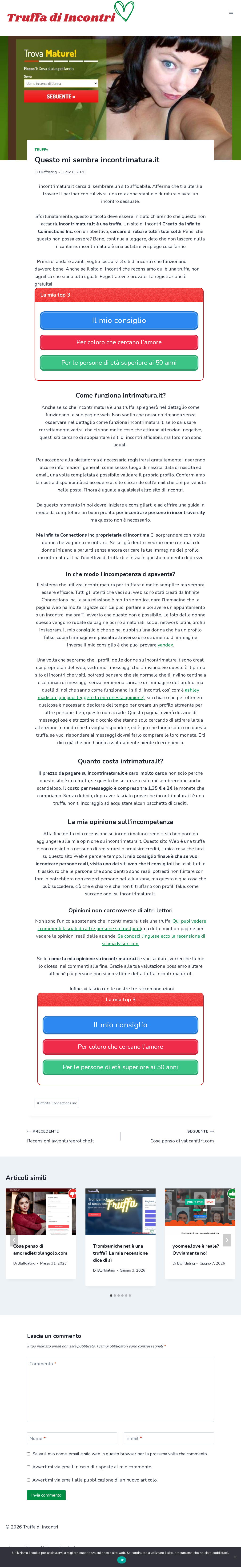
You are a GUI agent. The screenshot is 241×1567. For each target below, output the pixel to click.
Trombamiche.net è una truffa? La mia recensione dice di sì (120, 1253)
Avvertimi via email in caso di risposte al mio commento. (92, 1467)
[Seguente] (227, 1240)
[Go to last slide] (14, 1240)
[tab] (111, 1295)
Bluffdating (48, 172)
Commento (42, 1364)
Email (134, 1438)
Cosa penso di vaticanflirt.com (182, 1136)
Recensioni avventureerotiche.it (60, 1136)
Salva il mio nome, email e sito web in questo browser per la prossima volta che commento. (120, 1454)
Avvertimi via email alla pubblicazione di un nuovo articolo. (95, 1480)
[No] (235, 1557)
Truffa (41, 149)
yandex (165, 645)
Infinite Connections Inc (57, 1103)
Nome (37, 1438)
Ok (122, 1560)
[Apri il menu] (231, 12)
